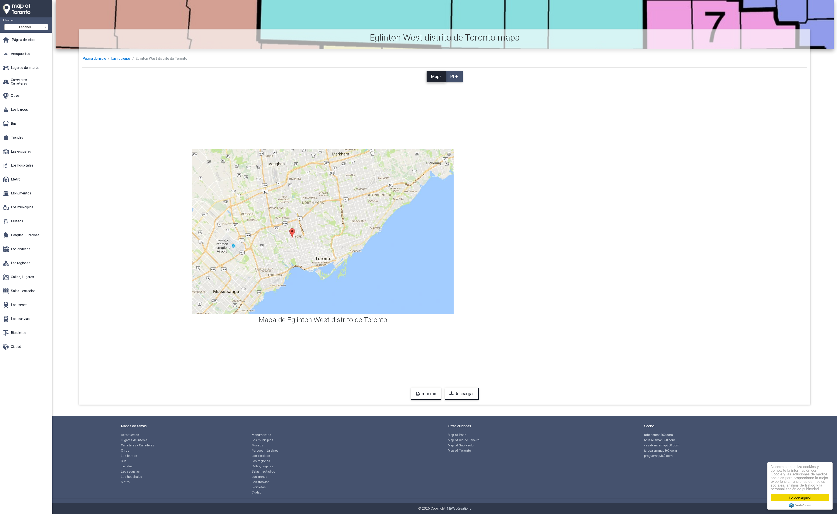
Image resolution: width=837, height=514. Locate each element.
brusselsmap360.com (659, 440)
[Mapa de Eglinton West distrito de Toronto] (323, 231)
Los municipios (262, 440)
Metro (125, 482)
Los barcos (129, 456)
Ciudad (256, 492)
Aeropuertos (130, 435)
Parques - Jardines (265, 451)
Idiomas (8, 20)
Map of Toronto (459, 451)
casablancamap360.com (661, 445)
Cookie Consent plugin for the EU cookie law (800, 505)
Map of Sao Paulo (461, 445)
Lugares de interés (134, 440)
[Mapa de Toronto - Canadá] (26, 15)
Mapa (436, 76)
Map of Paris (457, 435)
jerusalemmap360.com (660, 451)
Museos (257, 445)
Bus (123, 461)
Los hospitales (131, 477)
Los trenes (259, 477)
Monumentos (261, 435)
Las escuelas (130, 471)
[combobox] (26, 27)
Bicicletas (259, 487)
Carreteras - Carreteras (137, 445)
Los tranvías (260, 482)
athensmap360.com (658, 435)
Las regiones (121, 58)
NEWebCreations (459, 509)
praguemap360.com (658, 456)
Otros (125, 451)
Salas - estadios (263, 471)
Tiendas (127, 466)
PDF (454, 76)
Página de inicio (94, 58)
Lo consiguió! (800, 497)
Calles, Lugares (262, 466)
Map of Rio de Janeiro (464, 440)
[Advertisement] (444, 112)
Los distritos (261, 456)
